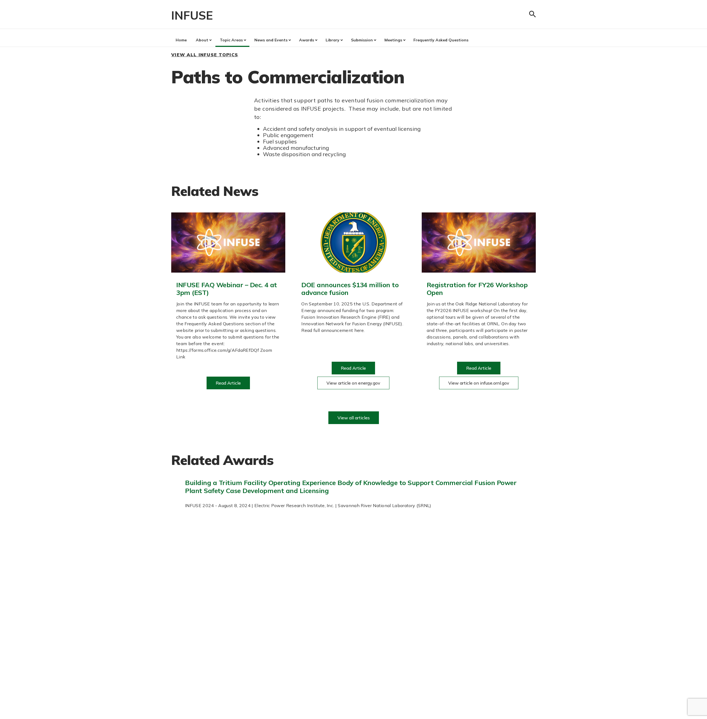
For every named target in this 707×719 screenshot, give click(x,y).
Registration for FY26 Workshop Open (477, 289)
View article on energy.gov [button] (353, 383)
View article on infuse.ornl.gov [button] (478, 383)
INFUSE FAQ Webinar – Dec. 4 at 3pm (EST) (226, 289)
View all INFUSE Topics (204, 54)
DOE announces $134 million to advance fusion (350, 289)
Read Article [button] (228, 383)
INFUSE (192, 15)
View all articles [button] (353, 417)
